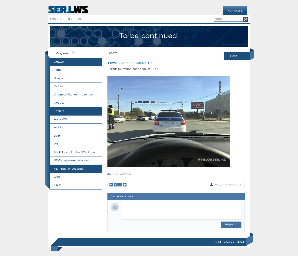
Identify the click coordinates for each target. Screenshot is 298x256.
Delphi (58, 136)
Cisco (57, 177)
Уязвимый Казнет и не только (73, 95)
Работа (58, 86)
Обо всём (60, 103)
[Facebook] (116, 184)
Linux (57, 185)
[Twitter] (124, 184)
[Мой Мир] (120, 184)
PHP (57, 144)
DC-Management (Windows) (72, 160)
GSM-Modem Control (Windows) (74, 152)
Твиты (58, 70)
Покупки (59, 78)
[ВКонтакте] (111, 184)
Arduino (59, 127)
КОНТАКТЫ (235, 11)
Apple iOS (60, 119)
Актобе (125, 174)
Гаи (116, 174)
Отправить (231, 224)
